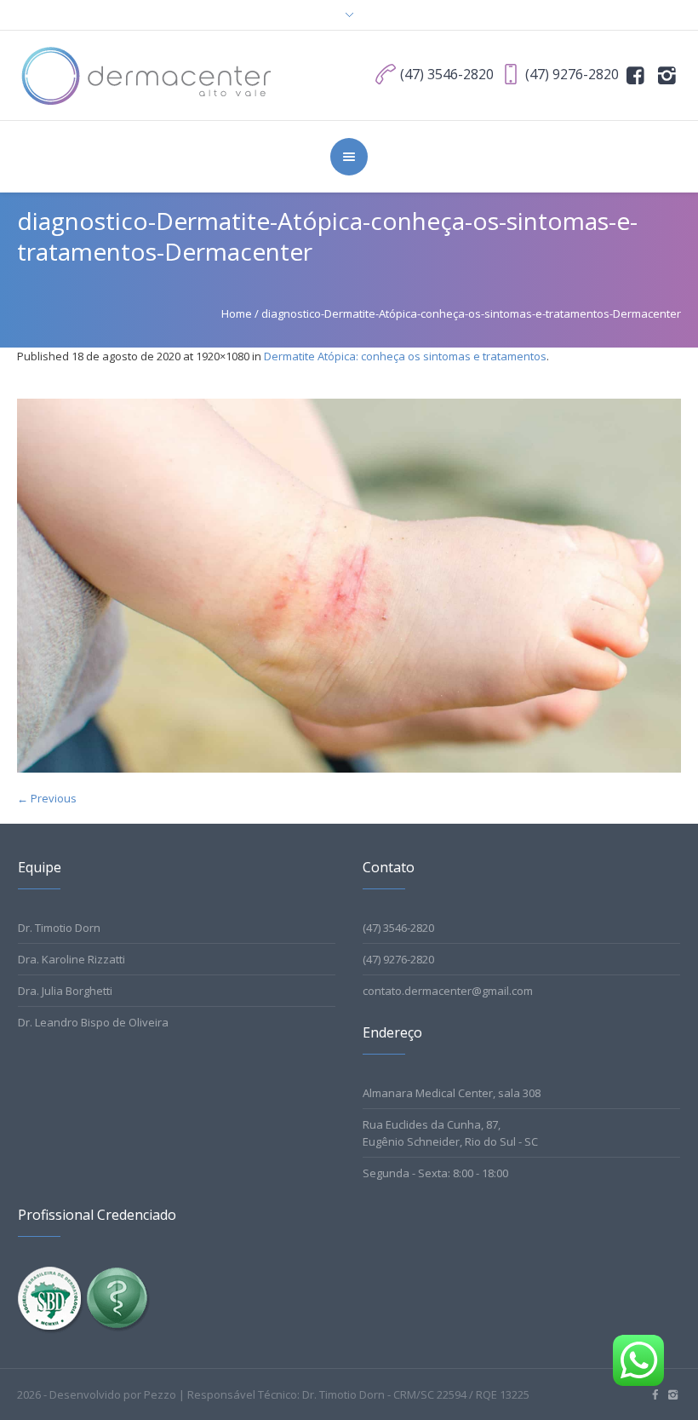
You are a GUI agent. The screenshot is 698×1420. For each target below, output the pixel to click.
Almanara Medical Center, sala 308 (452, 1093)
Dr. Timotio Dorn (59, 927)
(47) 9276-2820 (398, 959)
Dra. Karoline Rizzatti (71, 959)
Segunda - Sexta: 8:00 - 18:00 (435, 1173)
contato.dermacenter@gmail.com (448, 990)
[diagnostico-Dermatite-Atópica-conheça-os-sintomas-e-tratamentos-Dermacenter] (349, 586)
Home (236, 313)
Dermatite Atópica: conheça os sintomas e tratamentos (405, 356)
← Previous (47, 798)
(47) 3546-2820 (398, 927)
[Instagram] (666, 74)
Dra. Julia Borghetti (65, 990)
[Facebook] (635, 74)
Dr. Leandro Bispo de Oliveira (93, 1022)
